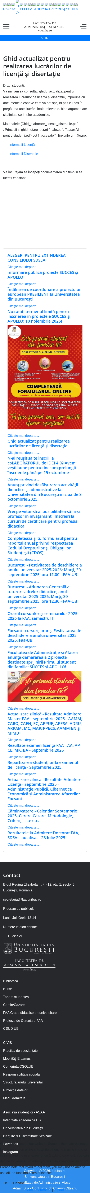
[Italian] (42, 7)
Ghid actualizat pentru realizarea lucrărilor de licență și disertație (39, 443)
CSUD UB (11, 1028)
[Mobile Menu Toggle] (6, 27)
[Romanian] (4, 7)
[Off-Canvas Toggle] (83, 27)
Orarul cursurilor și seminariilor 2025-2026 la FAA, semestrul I (43, 616)
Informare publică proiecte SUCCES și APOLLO (43, 275)
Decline (19, 1183)
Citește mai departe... (23, 267)
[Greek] (34, 7)
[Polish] (51, 7)
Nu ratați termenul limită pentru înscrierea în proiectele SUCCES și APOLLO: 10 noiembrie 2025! (39, 316)
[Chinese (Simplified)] (17, 7)
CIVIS (7, 1042)
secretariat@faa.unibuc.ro (22, 899)
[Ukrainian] (76, 7)
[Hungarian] (38, 7)
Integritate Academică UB (22, 1120)
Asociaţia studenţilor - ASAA (24, 1112)
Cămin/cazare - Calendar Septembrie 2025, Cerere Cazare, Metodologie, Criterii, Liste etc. (42, 815)
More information (38, 1190)
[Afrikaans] (9, 7)
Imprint (59, 1190)
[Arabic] (13, 7)
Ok (5, 1183)
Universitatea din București (23, 1128)
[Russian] (59, 7)
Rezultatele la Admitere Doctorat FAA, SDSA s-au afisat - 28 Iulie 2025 (43, 835)
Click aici (15, 936)
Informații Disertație (23, 154)
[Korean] (46, 7)
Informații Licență (22, 144)
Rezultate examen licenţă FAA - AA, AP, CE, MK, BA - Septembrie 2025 (44, 748)
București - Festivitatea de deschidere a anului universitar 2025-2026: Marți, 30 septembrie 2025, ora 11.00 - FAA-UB (45, 569)
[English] (21, 7)
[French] (25, 7)
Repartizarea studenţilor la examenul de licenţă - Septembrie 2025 (43, 765)
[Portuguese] (55, 7)
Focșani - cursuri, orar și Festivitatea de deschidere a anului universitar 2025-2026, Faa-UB (44, 635)
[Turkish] (71, 7)
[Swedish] (67, 7)
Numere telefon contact (20, 927)
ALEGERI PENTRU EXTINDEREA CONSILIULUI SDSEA (37, 257)
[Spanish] (63, 7)
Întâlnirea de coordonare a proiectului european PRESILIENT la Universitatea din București (44, 294)
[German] (30, 7)
